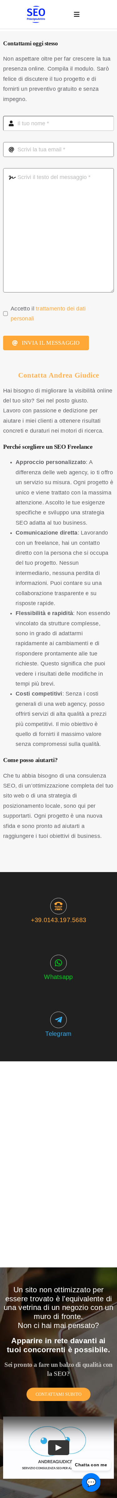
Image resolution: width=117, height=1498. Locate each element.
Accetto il (48, 314)
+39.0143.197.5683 (58, 920)
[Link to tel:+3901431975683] (58, 906)
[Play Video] (58, 1447)
